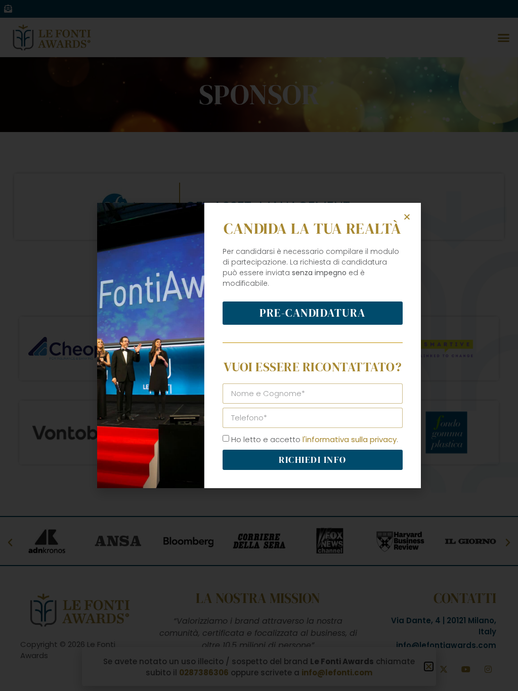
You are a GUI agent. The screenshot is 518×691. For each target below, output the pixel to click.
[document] (259, 345)
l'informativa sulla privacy (350, 439)
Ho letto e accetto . (314, 439)
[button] (407, 217)
